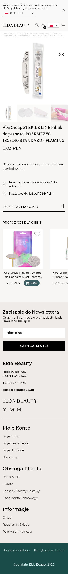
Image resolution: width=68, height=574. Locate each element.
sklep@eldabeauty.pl (18, 390)
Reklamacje (11, 477)
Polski (17, 13)
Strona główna (8, 33)
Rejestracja (10, 457)
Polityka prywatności (17, 531)
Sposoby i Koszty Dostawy (21, 491)
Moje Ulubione (13, 450)
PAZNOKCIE (18, 33)
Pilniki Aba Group (51, 33)
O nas (7, 517)
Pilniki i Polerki (38, 33)
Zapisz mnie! (33, 346)
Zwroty (8, 484)
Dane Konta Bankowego (20, 498)
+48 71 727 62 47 (14, 383)
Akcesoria (28, 33)
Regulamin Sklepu (16, 524)
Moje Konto (11, 436)
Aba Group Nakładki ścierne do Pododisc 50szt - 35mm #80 (23, 275)
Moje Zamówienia (15, 443)
